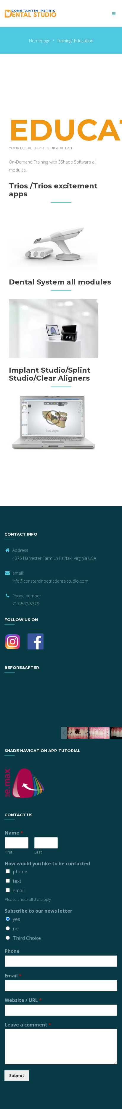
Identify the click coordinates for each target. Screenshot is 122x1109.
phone (20, 871)
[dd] (99, 733)
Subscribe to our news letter (38, 911)
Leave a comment (28, 1025)
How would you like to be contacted (47, 864)
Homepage (39, 40)
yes (16, 919)
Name (14, 833)
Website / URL (23, 1000)
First (8, 852)
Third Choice (27, 938)
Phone (12, 951)
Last (38, 852)
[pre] (77, 733)
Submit (16, 1075)
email (19, 890)
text (17, 881)
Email (13, 976)
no (16, 928)
